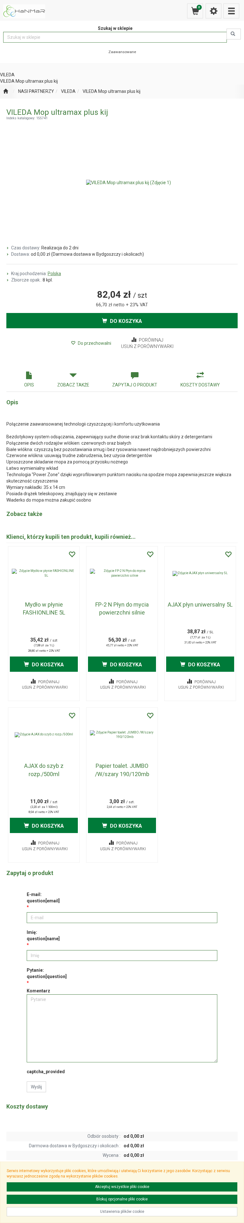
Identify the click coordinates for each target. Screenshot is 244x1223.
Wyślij (36, 1086)
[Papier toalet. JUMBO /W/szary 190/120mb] (122, 734)
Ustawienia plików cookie (122, 1211)
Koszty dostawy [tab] (200, 384)
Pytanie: (47, 973)
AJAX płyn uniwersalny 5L (200, 604)
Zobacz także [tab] (73, 384)
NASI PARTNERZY (36, 91)
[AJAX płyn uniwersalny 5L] (200, 573)
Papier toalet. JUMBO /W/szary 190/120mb (122, 769)
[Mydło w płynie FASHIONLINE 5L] (44, 573)
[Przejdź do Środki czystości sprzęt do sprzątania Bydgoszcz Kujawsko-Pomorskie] (5, 92)
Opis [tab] (29, 384)
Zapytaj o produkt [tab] (134, 384)
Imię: (43, 935)
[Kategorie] (231, 10)
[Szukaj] (234, 34)
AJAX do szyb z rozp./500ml (44, 769)
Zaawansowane (122, 52)
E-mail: (43, 897)
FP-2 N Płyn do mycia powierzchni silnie (122, 608)
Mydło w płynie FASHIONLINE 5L (44, 608)
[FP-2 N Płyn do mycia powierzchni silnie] (122, 573)
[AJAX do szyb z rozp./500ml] (44, 734)
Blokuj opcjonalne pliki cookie (122, 1199)
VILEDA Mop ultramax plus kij (111, 91)
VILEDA (68, 91)
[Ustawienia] (213, 10)
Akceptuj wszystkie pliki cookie (122, 1187)
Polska (54, 273)
